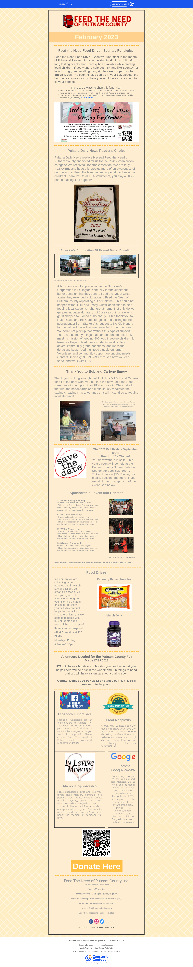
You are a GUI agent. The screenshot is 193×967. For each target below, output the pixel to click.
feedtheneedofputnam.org (100, 908)
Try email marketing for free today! (96, 963)
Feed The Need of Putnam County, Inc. (96, 881)
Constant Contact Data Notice (102, 948)
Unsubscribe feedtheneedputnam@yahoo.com (96, 945)
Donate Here (96, 866)
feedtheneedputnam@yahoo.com (92, 951)
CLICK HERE (87, 98)
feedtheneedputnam (94, 903)
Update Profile (84, 948)
